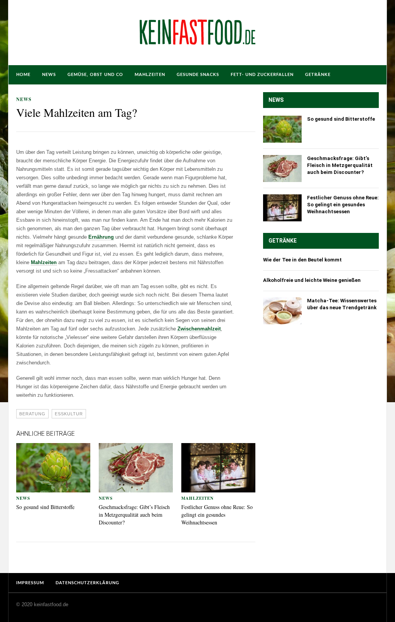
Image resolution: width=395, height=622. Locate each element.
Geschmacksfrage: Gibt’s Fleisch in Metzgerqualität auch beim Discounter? (134, 514)
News (49, 74)
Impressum (30, 583)
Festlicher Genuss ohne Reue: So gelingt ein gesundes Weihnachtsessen (217, 514)
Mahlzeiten (150, 74)
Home (23, 74)
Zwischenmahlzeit (199, 329)
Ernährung (101, 237)
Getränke (318, 74)
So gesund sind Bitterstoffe (45, 507)
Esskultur (69, 413)
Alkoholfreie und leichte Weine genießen (312, 280)
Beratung (32, 413)
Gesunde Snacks (198, 74)
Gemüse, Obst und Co (95, 74)
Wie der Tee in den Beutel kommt (302, 260)
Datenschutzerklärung (87, 583)
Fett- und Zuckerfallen (262, 74)
